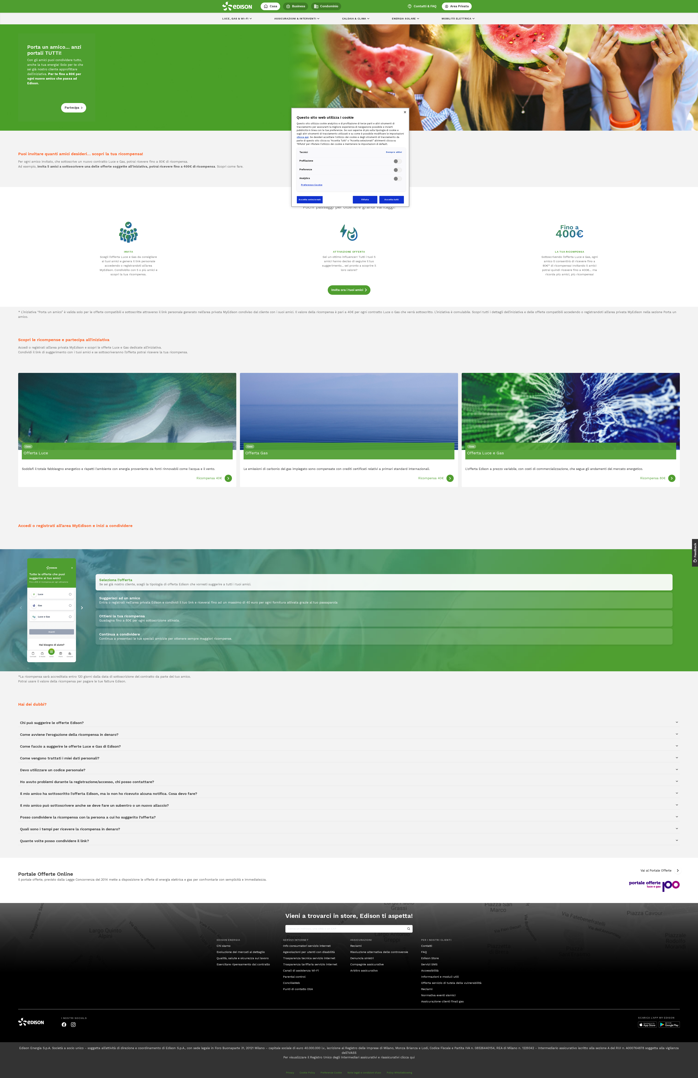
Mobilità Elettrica (456, 18)
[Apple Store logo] (647, 1024)
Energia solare (404, 18)
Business (298, 6)
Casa (273, 6)
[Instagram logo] (73, 1024)
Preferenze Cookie (331, 1072)
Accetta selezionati (310, 199)
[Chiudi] (405, 112)
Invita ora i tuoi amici (347, 290)
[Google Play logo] (669, 1024)
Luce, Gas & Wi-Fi (235, 18)
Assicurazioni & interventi (295, 18)
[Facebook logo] (64, 1024)
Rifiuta (365, 199)
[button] (82, 607)
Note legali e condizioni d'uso (364, 1072)
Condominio (329, 6)
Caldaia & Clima (354, 18)
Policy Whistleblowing (399, 1072)
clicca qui (407, 1057)
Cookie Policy (307, 1072)
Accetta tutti (391, 199)
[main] (349, 539)
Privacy (290, 1072)
